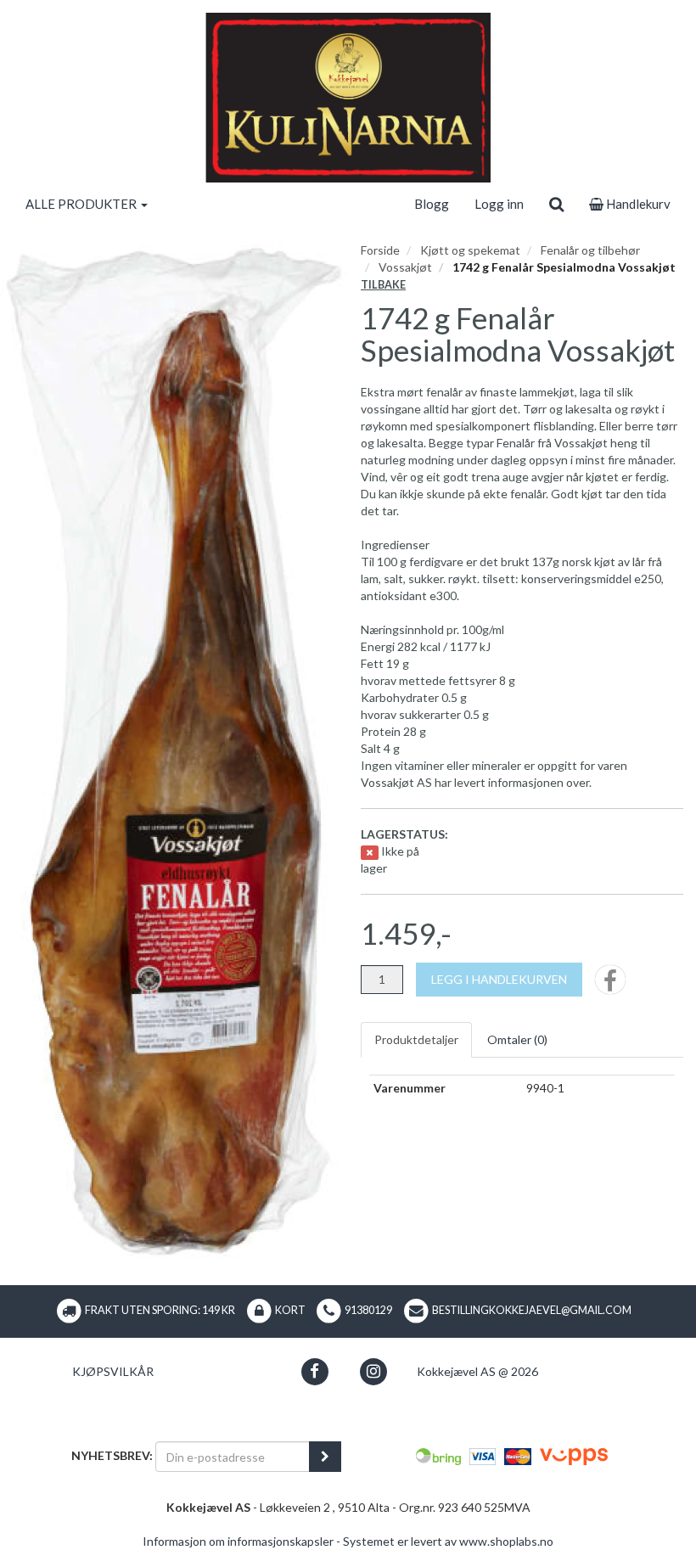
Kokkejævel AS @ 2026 (477, 1371)
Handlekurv (637, 203)
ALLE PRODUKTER (82, 203)
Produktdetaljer (416, 1039)
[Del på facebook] (610, 985)
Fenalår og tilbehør (590, 250)
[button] (314, 1371)
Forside (380, 250)
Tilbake (383, 284)
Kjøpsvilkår (113, 1371)
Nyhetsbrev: (112, 1455)
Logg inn (499, 203)
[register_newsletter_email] (325, 1456)
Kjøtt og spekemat (470, 250)
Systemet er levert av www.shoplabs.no (448, 1541)
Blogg (431, 203)
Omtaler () (517, 1039)
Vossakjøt (405, 267)
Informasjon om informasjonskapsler (238, 1541)
